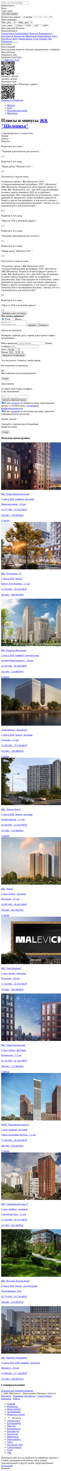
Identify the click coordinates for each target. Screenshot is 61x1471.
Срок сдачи (7, 25)
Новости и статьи (16, 1414)
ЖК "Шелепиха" (24, 123)
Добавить (32, 325)
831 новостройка (9, 14)
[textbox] (15, 2)
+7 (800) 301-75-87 (10, 60)
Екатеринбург (22, 33)
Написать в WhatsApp (12, 100)
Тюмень (43, 39)
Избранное (7, 41)
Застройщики (14, 1411)
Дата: (4, 349)
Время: (4, 352)
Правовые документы (24, 1396)
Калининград (45, 33)
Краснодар (19, 36)
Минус (18, 319)
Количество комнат (11, 17)
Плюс (7, 319)
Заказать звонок (9, 79)
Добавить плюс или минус (14, 313)
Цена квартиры (9, 19)
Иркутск (33, 33)
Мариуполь (31, 36)
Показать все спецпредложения (17, 1390)
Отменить (43, 325)
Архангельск (7, 33)
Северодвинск (25, 39)
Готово (5, 378)
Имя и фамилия (9, 343)
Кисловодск (7, 36)
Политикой (7, 1465)
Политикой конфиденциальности (19, 407)
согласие (15, 403)
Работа (16, 1398)
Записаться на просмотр (13, 355)
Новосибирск (44, 36)
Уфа (50, 39)
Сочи (35, 39)
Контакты (6, 1396)
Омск (54, 36)
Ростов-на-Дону (9, 39)
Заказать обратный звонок (14, 400)
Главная (11, 1403)
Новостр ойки (14, 1409)
